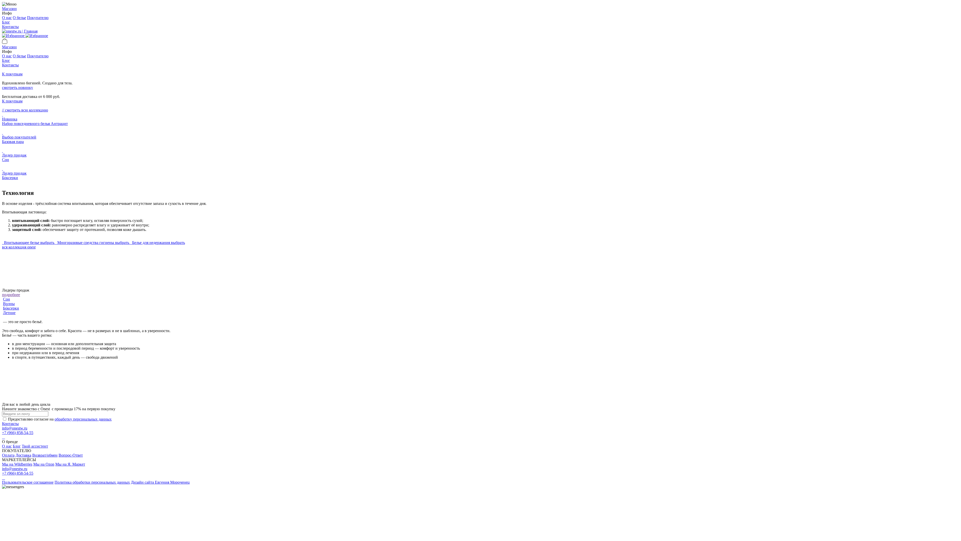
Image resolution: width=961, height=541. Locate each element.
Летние (9, 313)
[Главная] (20, 31)
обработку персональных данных (83, 419)
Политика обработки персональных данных (92, 482)
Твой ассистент (35, 446)
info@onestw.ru (14, 428)
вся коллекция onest (19, 247)
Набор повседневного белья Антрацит (35, 123)
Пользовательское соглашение (28, 482)
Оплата (8, 455)
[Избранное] (25, 36)
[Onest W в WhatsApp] (4, 437)
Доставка (23, 455)
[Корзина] (5, 42)
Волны (9, 304)
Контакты (10, 27)
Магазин (9, 9)
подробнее (11, 295)
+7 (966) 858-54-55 (17, 433)
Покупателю (38, 18)
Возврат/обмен (45, 455)
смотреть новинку (17, 87)
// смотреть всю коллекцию (25, 110)
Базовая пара (13, 142)
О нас (7, 18)
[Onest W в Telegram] (3, 437)
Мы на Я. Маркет (70, 464)
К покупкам (12, 74)
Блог (6, 22)
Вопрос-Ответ (71, 455)
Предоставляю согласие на (60, 419)
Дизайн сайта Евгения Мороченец (160, 482)
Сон (5, 160)
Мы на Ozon (43, 464)
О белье (19, 18)
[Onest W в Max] (2, 437)
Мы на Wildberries (17, 464)
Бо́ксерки (10, 178)
